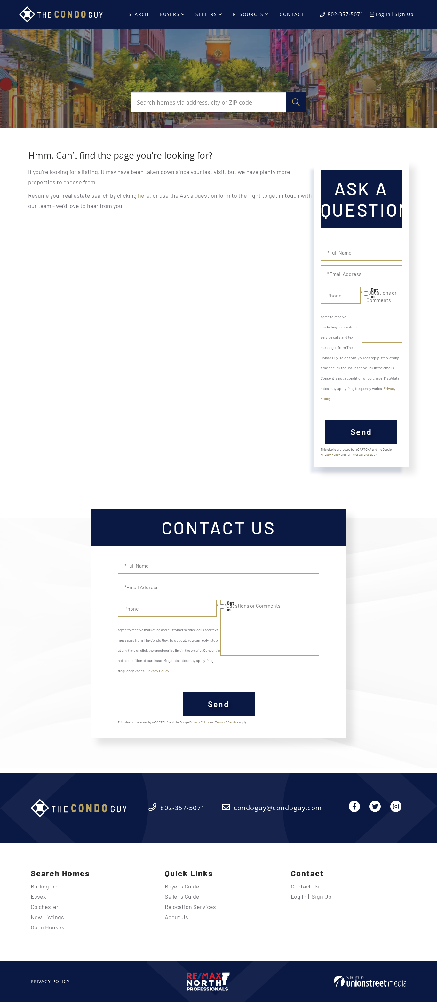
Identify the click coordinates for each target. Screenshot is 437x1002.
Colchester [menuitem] (45, 906)
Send (361, 432)
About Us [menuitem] (176, 916)
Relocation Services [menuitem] (190, 906)
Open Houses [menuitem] (47, 927)
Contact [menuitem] (292, 14)
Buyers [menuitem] (170, 14)
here (144, 195)
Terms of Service (357, 454)
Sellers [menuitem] (206, 14)
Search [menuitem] (139, 14)
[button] (296, 102)
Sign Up (404, 14)
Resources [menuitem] (248, 14)
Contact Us (305, 886)
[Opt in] (361, 293)
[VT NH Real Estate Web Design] (370, 981)
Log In (383, 14)
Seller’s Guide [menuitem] (182, 896)
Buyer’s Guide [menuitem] (182, 886)
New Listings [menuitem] (47, 916)
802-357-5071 (345, 14)
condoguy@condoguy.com (278, 807)
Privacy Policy (330, 454)
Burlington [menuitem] (44, 886)
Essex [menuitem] (38, 896)
